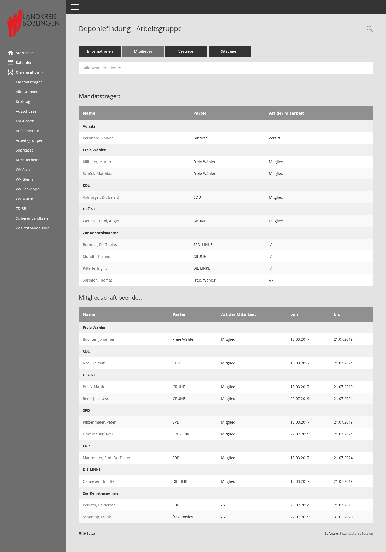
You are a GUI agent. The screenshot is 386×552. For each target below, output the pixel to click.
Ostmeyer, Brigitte (98, 481)
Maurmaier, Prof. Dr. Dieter (107, 457)
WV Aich (23, 169)
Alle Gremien (27, 91)
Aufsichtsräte (27, 130)
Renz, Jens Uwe (96, 398)
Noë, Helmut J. (95, 362)
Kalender (24, 62)
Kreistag (23, 101)
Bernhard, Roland (98, 138)
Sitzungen (230, 51)
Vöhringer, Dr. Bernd (101, 197)
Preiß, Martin (94, 386)
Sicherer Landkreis (32, 218)
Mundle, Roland (97, 256)
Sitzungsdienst (356, 533)
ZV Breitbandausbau (34, 227)
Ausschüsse (26, 111)
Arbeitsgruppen (30, 140)
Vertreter (186, 51)
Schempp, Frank (97, 516)
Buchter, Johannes (99, 339)
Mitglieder (143, 51)
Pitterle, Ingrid (95, 268)
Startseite (24, 52)
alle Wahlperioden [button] (100, 67)
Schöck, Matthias (97, 173)
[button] (33, 72)
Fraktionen (25, 120)
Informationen (100, 51)
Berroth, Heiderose (99, 505)
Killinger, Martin (97, 161)
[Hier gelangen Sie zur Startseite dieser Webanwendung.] (33, 23)
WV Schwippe (27, 189)
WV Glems (24, 179)
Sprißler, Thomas (98, 280)
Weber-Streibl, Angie (101, 220)
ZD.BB (21, 208)
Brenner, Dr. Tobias (100, 244)
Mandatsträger (29, 81)
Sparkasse (25, 150)
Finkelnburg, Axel (98, 433)
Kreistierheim (28, 159)
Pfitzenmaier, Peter (99, 422)
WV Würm (24, 198)
